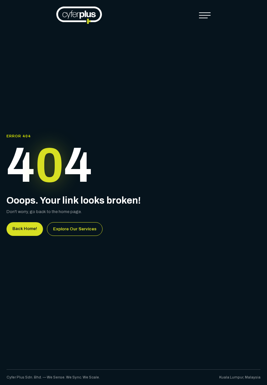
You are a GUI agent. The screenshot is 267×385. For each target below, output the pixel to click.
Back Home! (24, 228)
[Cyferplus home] (79, 15)
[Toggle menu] (205, 15)
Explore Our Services (74, 229)
